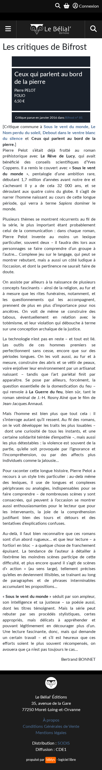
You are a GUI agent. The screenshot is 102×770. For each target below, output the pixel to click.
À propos (51, 720)
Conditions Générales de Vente (51, 726)
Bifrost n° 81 (74, 117)
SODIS (64, 743)
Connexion (89, 6)
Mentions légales (51, 733)
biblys (50, 759)
